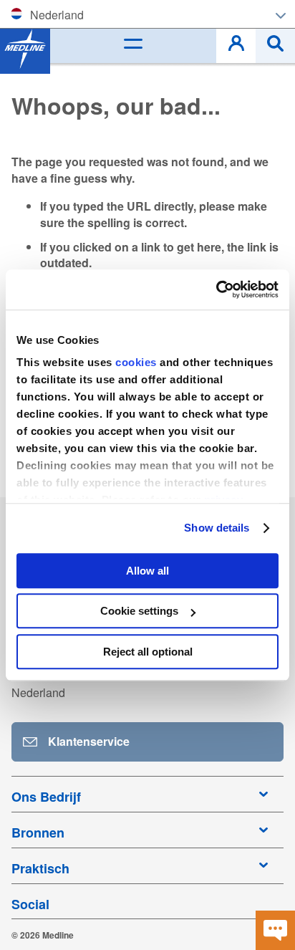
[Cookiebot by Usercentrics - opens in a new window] (216, 289)
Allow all (147, 571)
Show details (216, 528)
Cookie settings (139, 611)
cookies (137, 362)
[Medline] (25, 49)
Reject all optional (148, 652)
